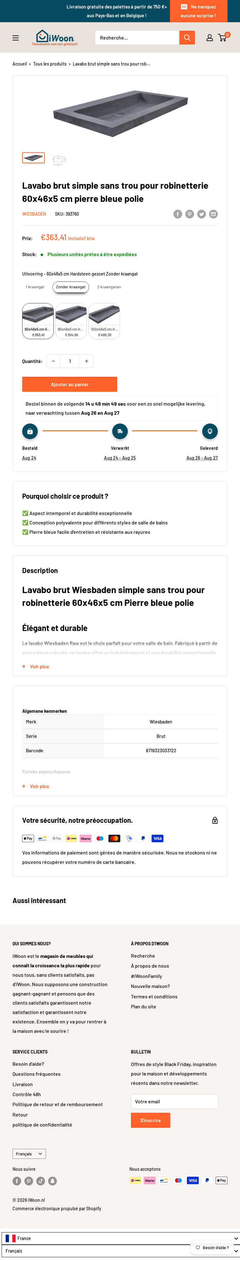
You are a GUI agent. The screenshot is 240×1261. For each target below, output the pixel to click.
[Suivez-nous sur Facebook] (16, 1181)
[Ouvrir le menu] (15, 37)
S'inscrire (150, 1120)
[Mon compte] (210, 37)
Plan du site (143, 1006)
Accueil (19, 63)
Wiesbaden (34, 214)
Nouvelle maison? (150, 986)
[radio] (35, 287)
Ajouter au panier (70, 384)
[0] (222, 37)
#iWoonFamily (146, 976)
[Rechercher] (187, 38)
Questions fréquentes (36, 1074)
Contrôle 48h (26, 1094)
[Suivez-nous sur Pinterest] (28, 1181)
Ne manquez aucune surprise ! (198, 11)
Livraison (22, 1084)
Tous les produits (50, 63)
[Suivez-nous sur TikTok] (40, 1181)
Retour (20, 1114)
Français (24, 1153)
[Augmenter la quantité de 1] (86, 361)
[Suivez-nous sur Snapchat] (52, 1181)
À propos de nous (150, 966)
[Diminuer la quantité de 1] (53, 361)
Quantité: (32, 361)
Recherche (143, 956)
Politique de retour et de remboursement (57, 1104)
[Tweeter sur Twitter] (201, 213)
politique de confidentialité (42, 1124)
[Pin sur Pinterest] (189, 213)
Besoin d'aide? (28, 1064)
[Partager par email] (213, 213)
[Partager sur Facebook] (177, 213)
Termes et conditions (154, 996)
